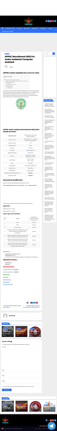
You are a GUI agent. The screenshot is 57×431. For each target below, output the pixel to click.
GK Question (43, 28)
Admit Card (26, 28)
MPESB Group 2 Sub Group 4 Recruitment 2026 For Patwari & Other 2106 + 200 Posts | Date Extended (50, 218)
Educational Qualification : (10, 82)
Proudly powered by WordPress (6, 428)
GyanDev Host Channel (7, 31)
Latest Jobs (5, 328)
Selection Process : (9, 85)
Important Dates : (10, 86)
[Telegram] (51, 426)
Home (36, 428)
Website (3, 381)
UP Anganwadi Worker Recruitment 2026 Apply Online (49, 175)
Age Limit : (9, 83)
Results (50, 28)
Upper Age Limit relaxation (12, 84)
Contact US (44, 428)
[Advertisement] (28, 8)
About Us (39, 428)
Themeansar (20, 428)
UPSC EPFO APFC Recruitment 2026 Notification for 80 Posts (49, 180)
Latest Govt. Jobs (10, 28)
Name (3, 370)
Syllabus (19, 28)
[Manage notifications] (2, 428)
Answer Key (35, 28)
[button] (55, 29)
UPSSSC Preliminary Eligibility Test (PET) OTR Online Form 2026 (49, 105)
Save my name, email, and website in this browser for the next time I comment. (18, 386)
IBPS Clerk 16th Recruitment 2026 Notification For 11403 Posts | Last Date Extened (49, 136)
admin (11, 67)
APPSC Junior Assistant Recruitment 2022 (12, 79)
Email (3, 375)
